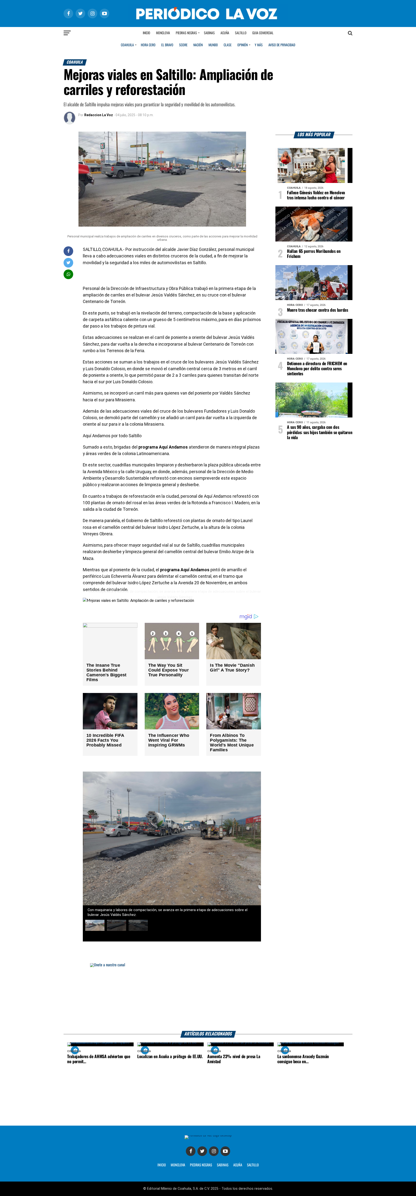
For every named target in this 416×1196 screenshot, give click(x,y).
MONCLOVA (178, 1165)
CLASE (228, 45)
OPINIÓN (242, 45)
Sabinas (209, 33)
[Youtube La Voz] (225, 1151)
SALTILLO (253, 1165)
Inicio (146, 33)
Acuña (225, 33)
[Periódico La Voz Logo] (208, 13)
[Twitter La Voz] (202, 1151)
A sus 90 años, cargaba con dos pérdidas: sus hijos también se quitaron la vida (319, 432)
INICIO (161, 1165)
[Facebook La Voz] (190, 1151)
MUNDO (213, 45)
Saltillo (241, 33)
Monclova (163, 33)
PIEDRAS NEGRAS (201, 1165)
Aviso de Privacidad (281, 45)
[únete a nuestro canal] (208, 997)
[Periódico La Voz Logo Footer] (208, 1137)
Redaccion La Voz (98, 115)
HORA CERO (148, 45)
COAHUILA (127, 45)
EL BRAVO (167, 45)
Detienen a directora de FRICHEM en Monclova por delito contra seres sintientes (317, 368)
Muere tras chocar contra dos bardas (317, 310)
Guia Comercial (262, 33)
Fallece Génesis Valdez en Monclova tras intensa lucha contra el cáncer (316, 195)
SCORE (183, 45)
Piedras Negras (186, 33)
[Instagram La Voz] (214, 1151)
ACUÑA (237, 1165)
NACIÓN (198, 45)
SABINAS (222, 1165)
